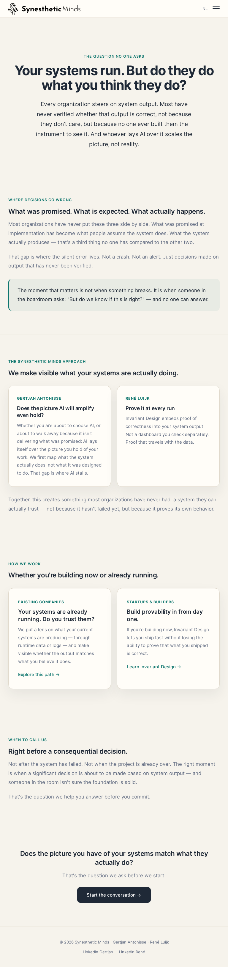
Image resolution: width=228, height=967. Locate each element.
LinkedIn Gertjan (98, 951)
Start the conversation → (114, 895)
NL (205, 8)
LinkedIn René (132, 951)
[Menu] (216, 8)
